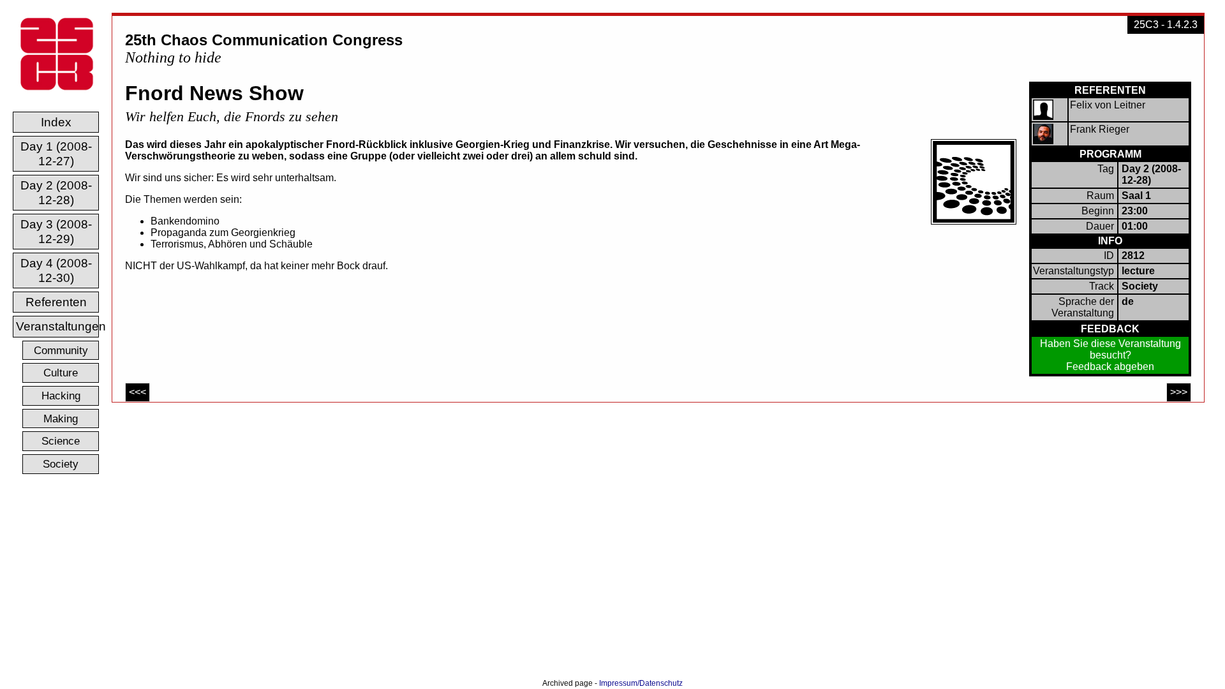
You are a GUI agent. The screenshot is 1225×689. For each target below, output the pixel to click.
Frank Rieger (1099, 129)
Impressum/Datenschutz (641, 683)
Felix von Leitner (1107, 105)
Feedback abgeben (1110, 366)
